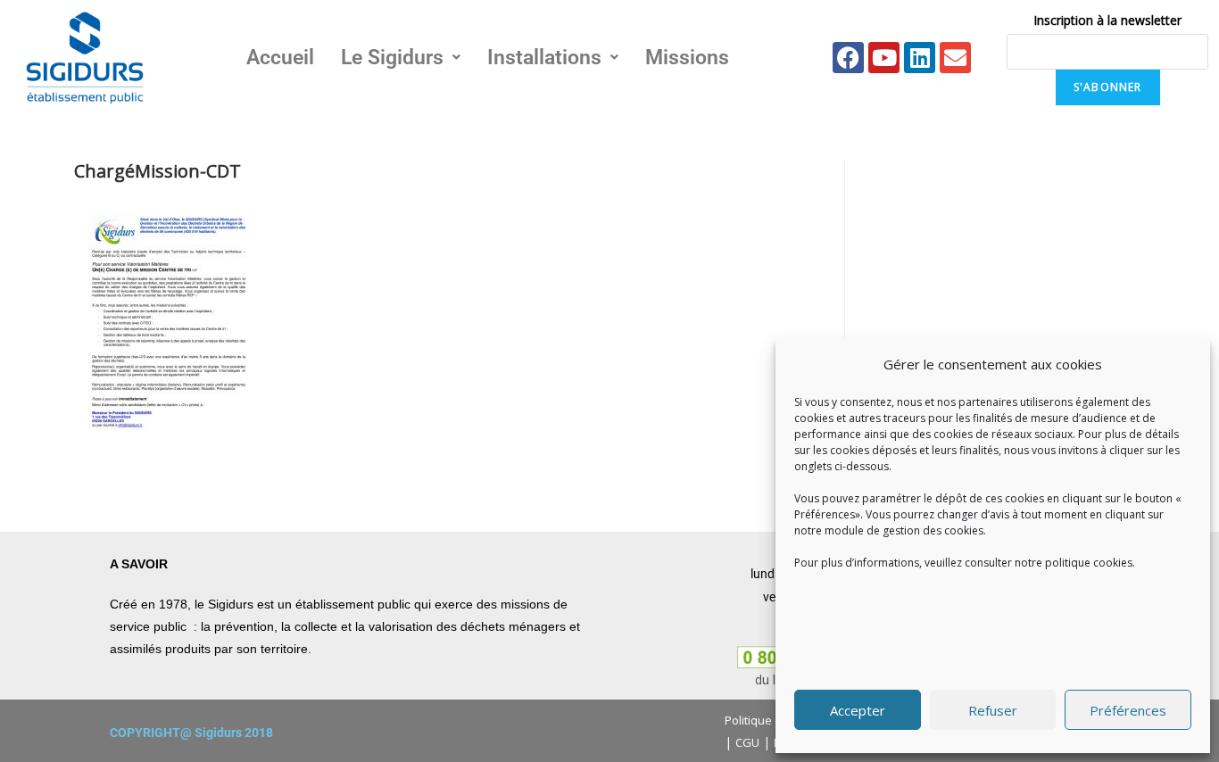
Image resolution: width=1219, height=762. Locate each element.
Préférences (1128, 710)
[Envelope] (955, 57)
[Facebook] (848, 57)
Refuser (992, 710)
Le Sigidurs (392, 58)
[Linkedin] (919, 57)
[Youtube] (884, 57)
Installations (544, 58)
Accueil (280, 58)
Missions (687, 58)
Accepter (857, 710)
